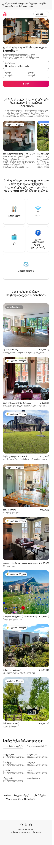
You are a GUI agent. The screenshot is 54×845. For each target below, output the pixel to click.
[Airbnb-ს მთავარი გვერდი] (5, 14)
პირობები (37, 832)
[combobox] (26, 66)
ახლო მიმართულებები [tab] (13, 746)
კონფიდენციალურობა (20, 832)
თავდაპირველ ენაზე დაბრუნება (19, 6)
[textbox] (14, 75)
